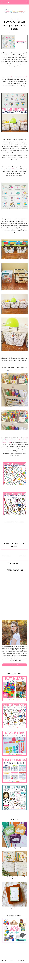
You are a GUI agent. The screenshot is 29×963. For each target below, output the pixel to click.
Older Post (22, 556)
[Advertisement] (14, 603)
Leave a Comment (14, 32)
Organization (14, 19)
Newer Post (6, 556)
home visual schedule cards (19, 77)
